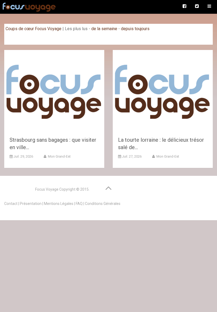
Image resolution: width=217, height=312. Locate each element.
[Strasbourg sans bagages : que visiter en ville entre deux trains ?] (54, 91)
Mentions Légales (58, 203)
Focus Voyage (46, 189)
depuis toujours (135, 28)
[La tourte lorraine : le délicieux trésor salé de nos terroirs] (163, 91)
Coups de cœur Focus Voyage (33, 28)
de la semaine (104, 28)
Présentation (31, 203)
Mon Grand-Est (59, 156)
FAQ (79, 203)
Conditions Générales (102, 203)
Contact (10, 203)
